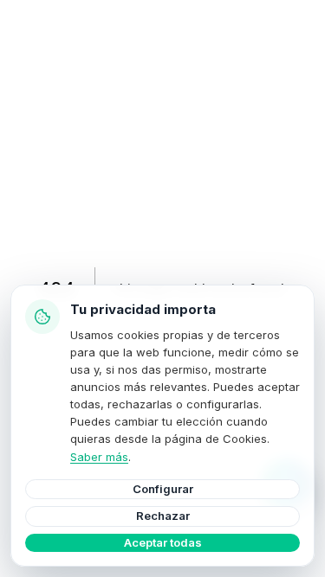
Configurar (163, 489)
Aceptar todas (163, 542)
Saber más (99, 457)
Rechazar (163, 516)
